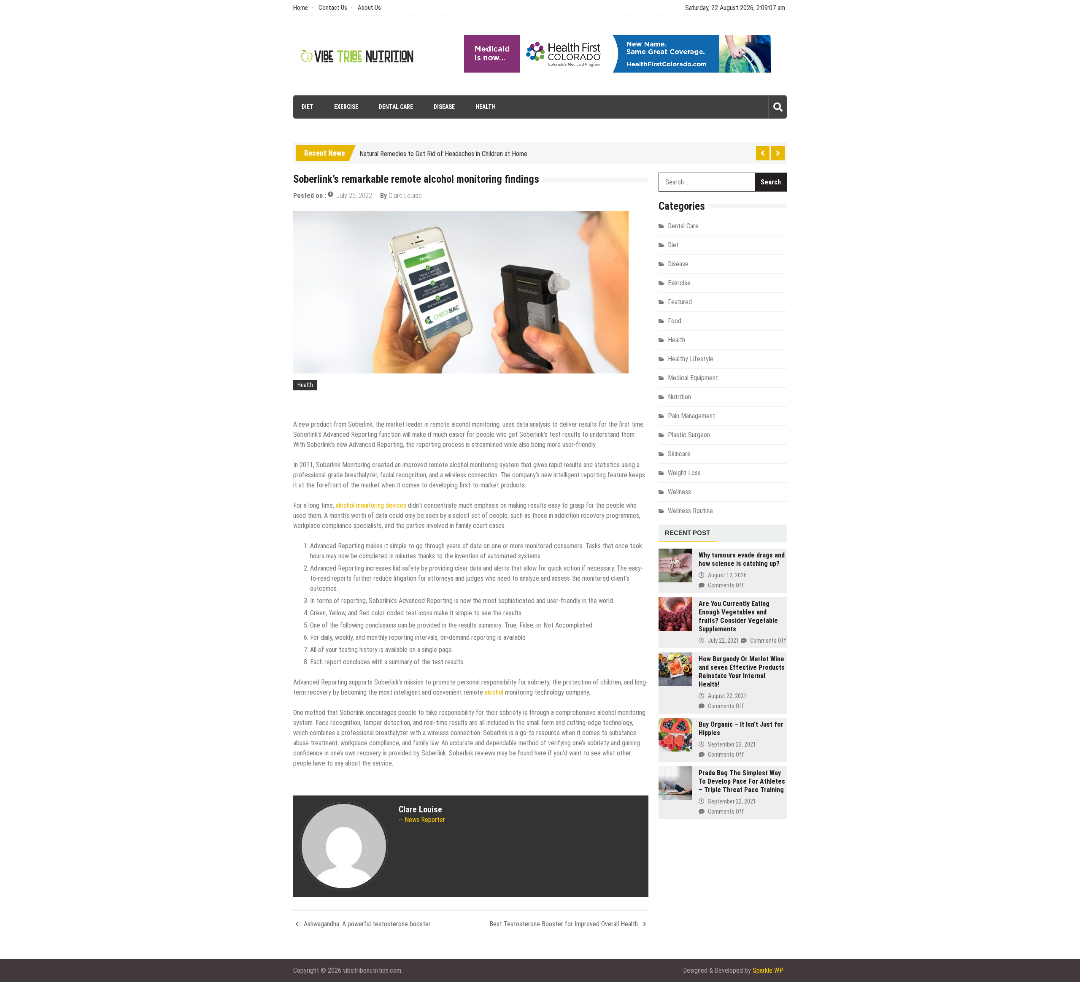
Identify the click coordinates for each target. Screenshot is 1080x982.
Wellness (679, 492)
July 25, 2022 (354, 196)
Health (485, 106)
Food (674, 321)
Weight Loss (684, 473)
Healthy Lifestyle (690, 359)
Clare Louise (405, 196)
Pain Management (691, 416)
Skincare (679, 454)
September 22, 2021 (732, 801)
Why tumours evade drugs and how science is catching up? (742, 559)
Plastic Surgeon (689, 435)
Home (300, 7)
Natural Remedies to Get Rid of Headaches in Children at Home (443, 152)
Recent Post (687, 532)
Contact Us (333, 7)
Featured (680, 302)
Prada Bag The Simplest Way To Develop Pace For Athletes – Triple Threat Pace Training (742, 781)
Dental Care (396, 106)
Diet (307, 106)
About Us (369, 7)
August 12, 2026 (727, 575)
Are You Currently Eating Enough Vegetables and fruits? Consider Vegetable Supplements (738, 616)
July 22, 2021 (723, 640)
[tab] (687, 533)
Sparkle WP (768, 970)
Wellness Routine (690, 511)
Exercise (346, 106)
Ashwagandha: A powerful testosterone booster (367, 924)
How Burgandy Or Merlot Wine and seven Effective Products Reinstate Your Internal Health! (742, 671)
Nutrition (679, 397)
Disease (444, 106)
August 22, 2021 (727, 696)
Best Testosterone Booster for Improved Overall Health (563, 924)
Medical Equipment (693, 378)
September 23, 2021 (732, 744)
